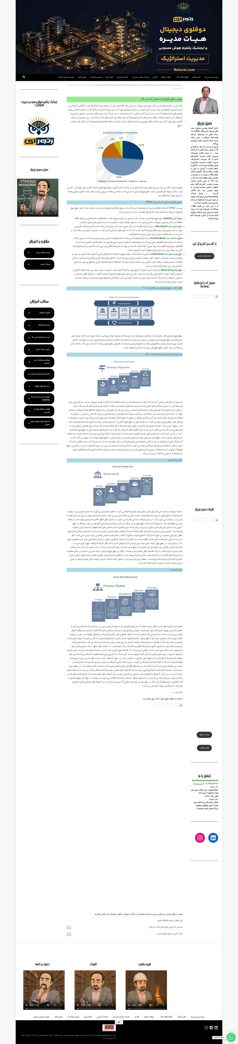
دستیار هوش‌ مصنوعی (204, 256)
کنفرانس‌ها (109, 77)
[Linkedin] (216, 1028)
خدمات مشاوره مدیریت (140, 77)
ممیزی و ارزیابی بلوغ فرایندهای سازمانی (165, 927)
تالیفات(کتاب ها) (183, 77)
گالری (155, 77)
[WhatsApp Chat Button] (231, 1037)
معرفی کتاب (82, 77)
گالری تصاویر (204, 748)
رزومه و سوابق (204, 735)
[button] (39, 253)
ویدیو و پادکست (96, 77)
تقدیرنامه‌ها (196, 77)
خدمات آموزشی (122, 77)
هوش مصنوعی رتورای (66, 77)
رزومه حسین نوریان (211, 77)
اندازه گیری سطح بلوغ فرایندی (169, 934)
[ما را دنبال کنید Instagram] (206, 1028)
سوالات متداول (166, 77)
